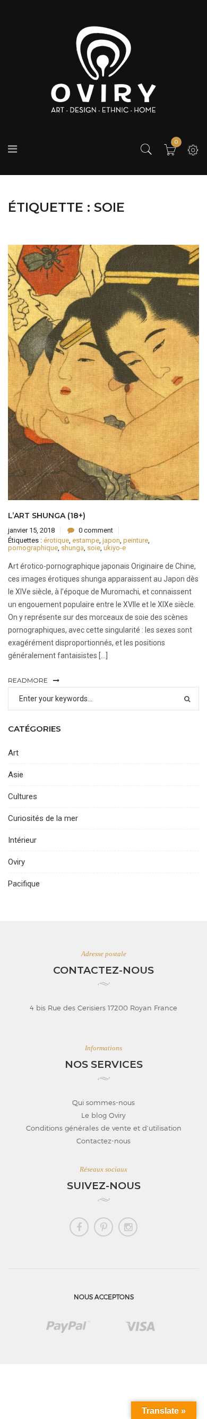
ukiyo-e (115, 548)
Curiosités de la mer (43, 818)
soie (93, 548)
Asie (15, 774)
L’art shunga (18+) (46, 515)
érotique (56, 540)
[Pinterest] (103, 1227)
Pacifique (24, 884)
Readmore (28, 680)
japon (111, 540)
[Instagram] (127, 1227)
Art (13, 753)
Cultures (22, 796)
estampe (85, 540)
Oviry (16, 862)
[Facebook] (79, 1227)
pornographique (33, 548)
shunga (72, 548)
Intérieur (22, 840)
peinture (135, 540)
